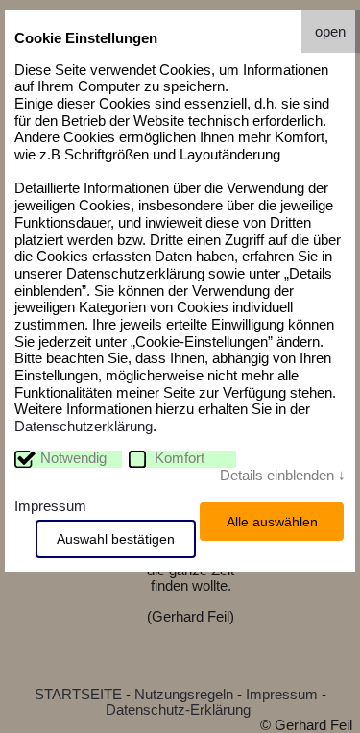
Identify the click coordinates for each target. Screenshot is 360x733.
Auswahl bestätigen (116, 539)
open (330, 31)
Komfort (179, 458)
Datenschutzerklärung (83, 426)
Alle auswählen (272, 521)
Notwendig (73, 458)
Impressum (50, 506)
